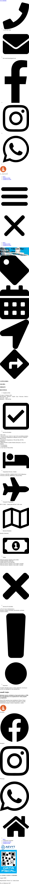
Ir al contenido (3, 0)
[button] (14, 211)
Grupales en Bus (6, 178)
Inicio (4, 176)
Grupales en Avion (7, 179)
